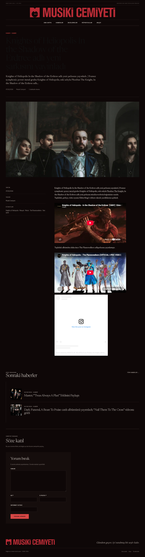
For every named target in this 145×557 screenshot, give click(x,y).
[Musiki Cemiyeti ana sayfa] (72, 12)
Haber (14, 33)
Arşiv (99, 22)
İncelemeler (73, 22)
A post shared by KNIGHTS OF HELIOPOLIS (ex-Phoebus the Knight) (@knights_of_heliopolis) (85, 352)
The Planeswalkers (36, 210)
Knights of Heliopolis (12, 210)
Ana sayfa (47, 22)
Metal (27, 210)
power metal (69, 191)
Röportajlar (87, 22)
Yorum (13, 468)
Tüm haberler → (133, 372)
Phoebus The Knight (115, 191)
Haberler (59, 22)
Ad (12, 495)
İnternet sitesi (16, 505)
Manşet (22, 210)
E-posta (43, 495)
